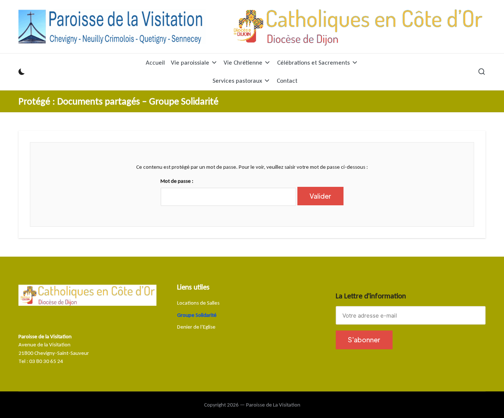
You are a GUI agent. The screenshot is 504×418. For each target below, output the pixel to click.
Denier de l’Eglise (196, 326)
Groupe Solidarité (197, 315)
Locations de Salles (198, 302)
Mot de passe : (176, 181)
